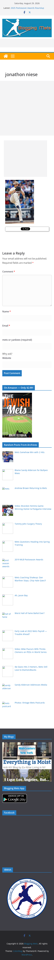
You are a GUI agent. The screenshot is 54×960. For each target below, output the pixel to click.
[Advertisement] (27, 108)
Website (6, 358)
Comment (8, 271)
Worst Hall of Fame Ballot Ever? (26, 7)
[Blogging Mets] (5, 56)
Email (6, 325)
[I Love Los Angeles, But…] (27, 771)
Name (6, 311)
